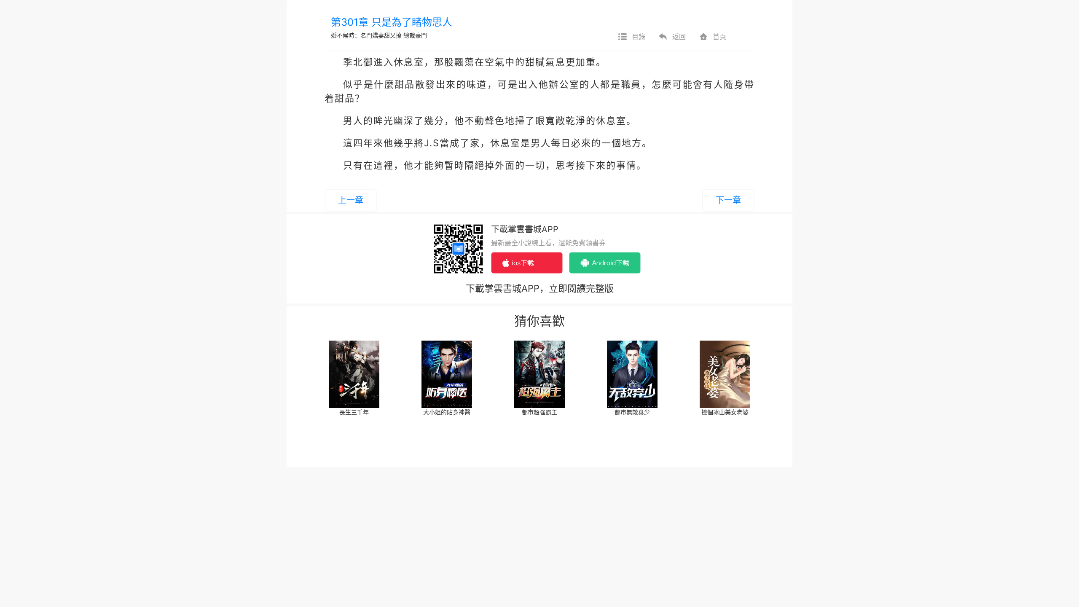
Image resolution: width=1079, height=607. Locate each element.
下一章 (728, 200)
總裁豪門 (415, 35)
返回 (679, 36)
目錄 (638, 36)
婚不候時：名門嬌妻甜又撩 (366, 35)
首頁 (719, 36)
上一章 (350, 200)
